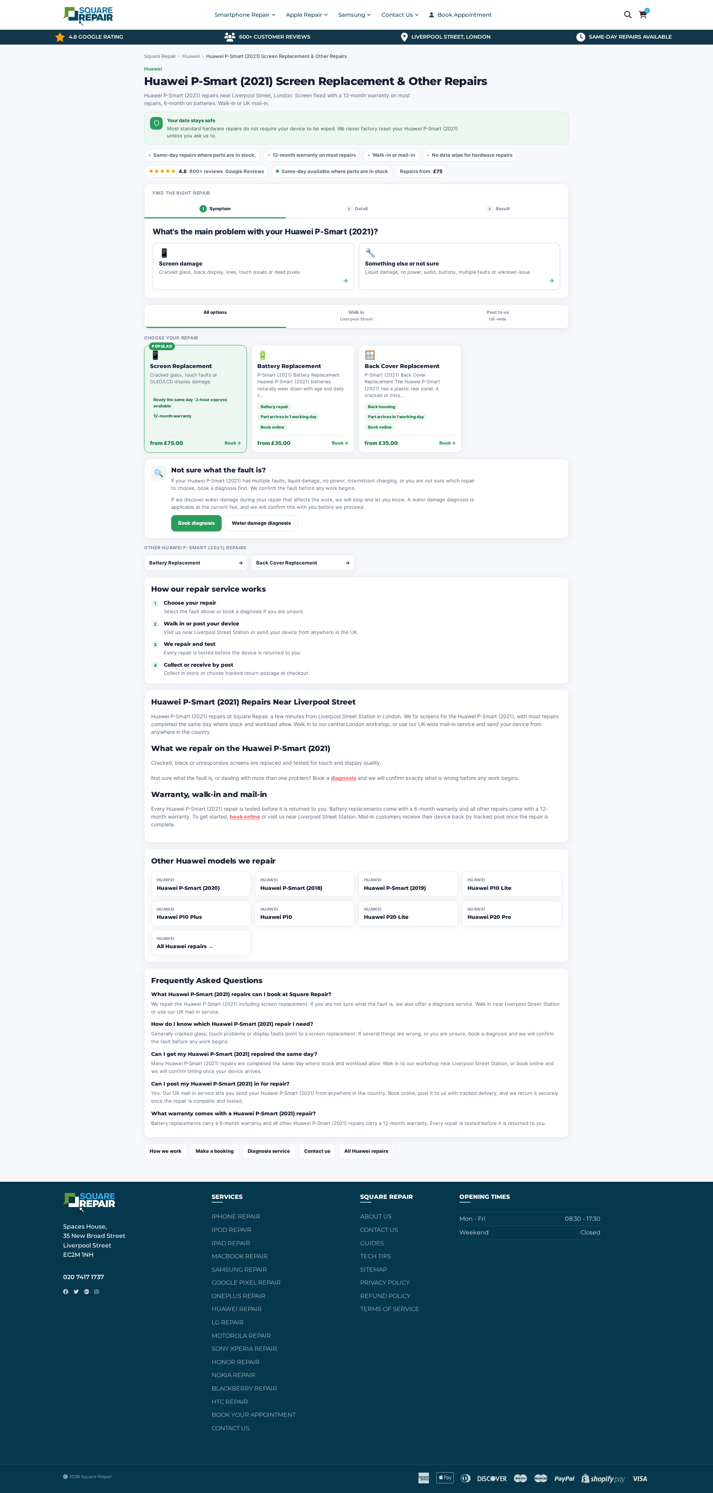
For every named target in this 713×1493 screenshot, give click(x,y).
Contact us (317, 1151)
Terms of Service (389, 1309)
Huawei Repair (237, 1309)
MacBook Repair (240, 1256)
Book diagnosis (196, 523)
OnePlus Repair (239, 1296)
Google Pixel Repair (246, 1282)
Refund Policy (385, 1296)
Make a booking (215, 1151)
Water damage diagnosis (261, 523)
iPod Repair (231, 1229)
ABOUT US (376, 1216)
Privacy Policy (385, 1282)
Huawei (191, 56)
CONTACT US (379, 1229)
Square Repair (160, 56)
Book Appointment (464, 14)
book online (245, 816)
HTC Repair (230, 1401)
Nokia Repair (233, 1375)
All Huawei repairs (366, 1151)
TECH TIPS (375, 1256)
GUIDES (372, 1243)
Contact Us (231, 1428)
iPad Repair (231, 1243)
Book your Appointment (254, 1414)
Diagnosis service (269, 1151)
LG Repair (228, 1322)
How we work (166, 1151)
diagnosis (343, 778)
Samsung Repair (239, 1269)
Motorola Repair (241, 1335)
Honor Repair (236, 1362)
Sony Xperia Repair (244, 1348)
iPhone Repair (236, 1216)
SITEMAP (373, 1269)
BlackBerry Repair (244, 1388)
